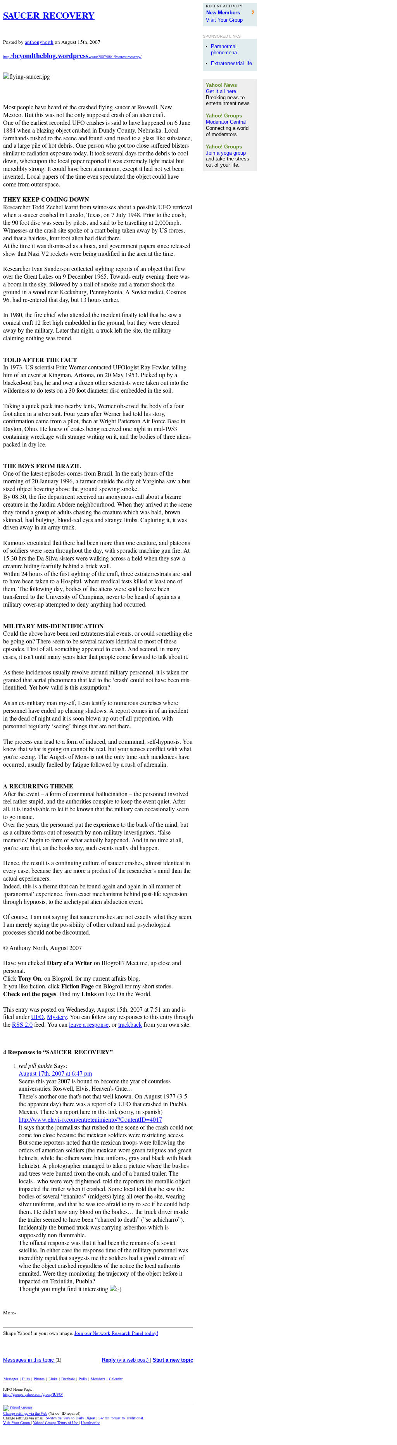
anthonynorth (39, 41)
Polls (83, 1379)
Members (98, 1379)
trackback (130, 1024)
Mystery (57, 1016)
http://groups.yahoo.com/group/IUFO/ (33, 1394)
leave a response (89, 1024)
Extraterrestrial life (231, 63)
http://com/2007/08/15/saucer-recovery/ (72, 56)
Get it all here (221, 91)
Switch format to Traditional (120, 1418)
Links (52, 1379)
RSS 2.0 (22, 1024)
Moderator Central (226, 122)
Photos (39, 1379)
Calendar (116, 1379)
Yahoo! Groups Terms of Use (56, 1423)
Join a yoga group (226, 153)
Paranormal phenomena (224, 49)
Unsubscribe (90, 1423)
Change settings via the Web (25, 1413)
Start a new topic (173, 1360)
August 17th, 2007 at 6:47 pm (55, 1073)
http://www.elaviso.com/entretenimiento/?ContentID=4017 (90, 1119)
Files (26, 1379)
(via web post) (126, 1360)
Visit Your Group (17, 1423)
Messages (10, 1379)
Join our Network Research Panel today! (116, 1332)
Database (68, 1379)
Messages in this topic (29, 1360)
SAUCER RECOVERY (49, 15)
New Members (223, 13)
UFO (37, 1016)
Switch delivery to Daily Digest (70, 1418)
